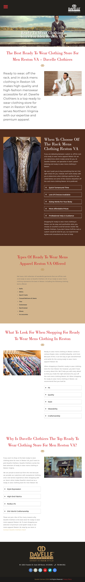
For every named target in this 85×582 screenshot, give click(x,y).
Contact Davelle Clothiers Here (14, 530)
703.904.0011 (61, 565)
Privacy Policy (67, 579)
